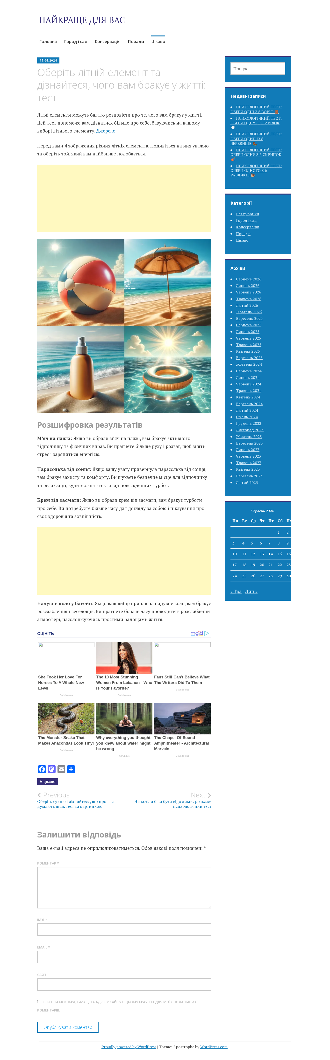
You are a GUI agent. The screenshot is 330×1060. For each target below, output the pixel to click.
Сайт (42, 974)
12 (253, 554)
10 (234, 554)
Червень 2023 (248, 456)
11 (244, 554)
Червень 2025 (248, 338)
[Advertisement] (124, 204)
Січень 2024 (247, 416)
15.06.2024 (48, 60)
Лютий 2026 (247, 305)
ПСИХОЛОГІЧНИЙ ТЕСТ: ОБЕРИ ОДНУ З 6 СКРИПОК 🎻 (256, 154)
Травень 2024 (248, 390)
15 (280, 554)
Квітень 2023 (248, 469)
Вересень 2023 (249, 443)
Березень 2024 (249, 403)
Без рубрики (247, 213)
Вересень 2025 (249, 318)
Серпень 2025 (248, 325)
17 (234, 564)
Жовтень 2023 (249, 436)
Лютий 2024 (247, 410)
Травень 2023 (248, 462)
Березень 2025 (249, 357)
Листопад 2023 (250, 429)
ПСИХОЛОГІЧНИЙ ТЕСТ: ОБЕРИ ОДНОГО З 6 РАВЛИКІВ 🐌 (256, 170)
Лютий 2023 (247, 482)
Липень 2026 (247, 285)
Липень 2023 (247, 449)
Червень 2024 (248, 384)
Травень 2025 (248, 344)
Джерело (105, 131)
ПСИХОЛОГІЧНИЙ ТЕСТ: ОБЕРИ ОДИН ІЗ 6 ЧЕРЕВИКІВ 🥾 (256, 138)
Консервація (108, 41)
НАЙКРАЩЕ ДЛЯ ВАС (82, 20)
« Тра (236, 591)
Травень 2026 (248, 298)
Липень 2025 (247, 331)
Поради (136, 41)
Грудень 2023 (248, 423)
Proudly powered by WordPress (128, 1046)
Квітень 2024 (248, 397)
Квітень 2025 (248, 351)
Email (43, 947)
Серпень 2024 (248, 371)
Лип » (251, 591)
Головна (48, 41)
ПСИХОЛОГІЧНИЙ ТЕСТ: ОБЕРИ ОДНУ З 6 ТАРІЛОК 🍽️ (256, 123)
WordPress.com (214, 1046)
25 (244, 576)
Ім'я (42, 919)
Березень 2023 (249, 476)
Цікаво (158, 41)
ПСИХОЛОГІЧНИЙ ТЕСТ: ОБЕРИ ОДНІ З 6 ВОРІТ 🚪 (256, 109)
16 (289, 554)
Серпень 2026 (248, 279)
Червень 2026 (248, 292)
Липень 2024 (247, 377)
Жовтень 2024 (249, 364)
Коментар (48, 863)
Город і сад (75, 41)
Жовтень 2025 (249, 311)
